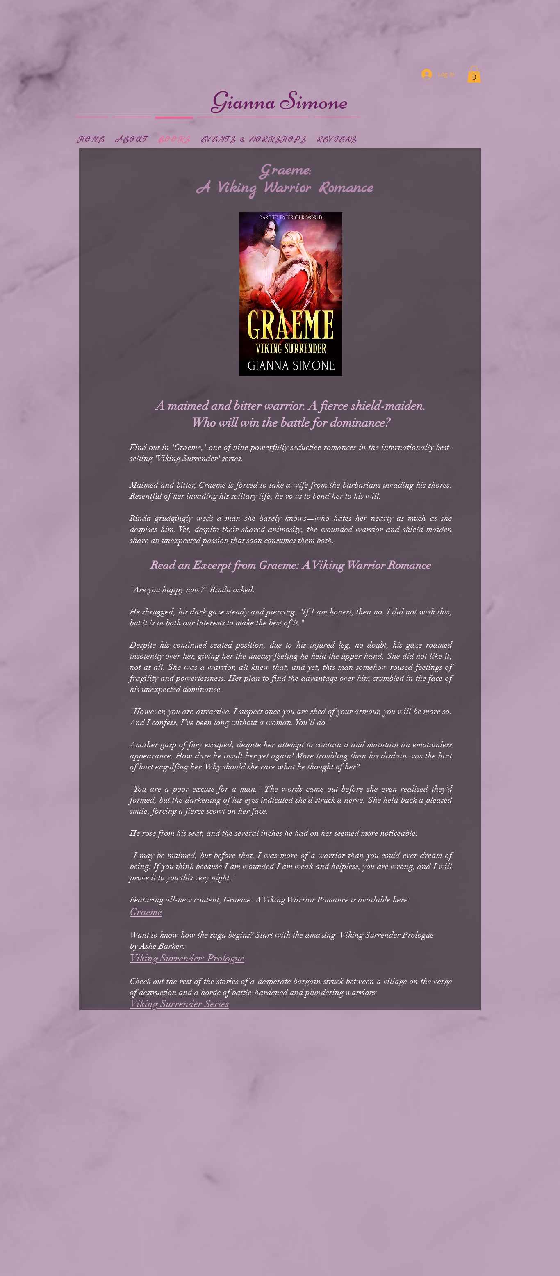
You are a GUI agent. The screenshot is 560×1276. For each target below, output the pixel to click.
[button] (474, 74)
